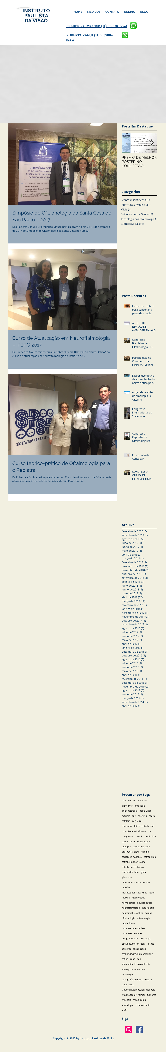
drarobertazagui (130, 851)
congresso (127, 836)
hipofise (126, 887)
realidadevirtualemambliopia (137, 953)
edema (145, 851)
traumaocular (129, 994)
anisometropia (129, 810)
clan (150, 831)
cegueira (137, 820)
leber (152, 892)
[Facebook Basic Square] (139, 1029)
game (144, 872)
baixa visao (145, 810)
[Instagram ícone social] (128, 1029)
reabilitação (139, 948)
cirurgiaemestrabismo (134, 831)
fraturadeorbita (130, 872)
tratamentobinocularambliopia (138, 989)
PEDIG (131, 800)
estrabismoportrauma (134, 861)
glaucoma (127, 877)
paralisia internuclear (133, 928)
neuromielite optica (132, 912)
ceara (152, 815)
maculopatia (138, 897)
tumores (151, 994)
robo (132, 958)
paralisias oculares (132, 933)
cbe (134, 815)
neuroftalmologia (131, 907)
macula (126, 897)
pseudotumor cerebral (134, 943)
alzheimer (127, 805)
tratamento (128, 984)
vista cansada (143, 1005)
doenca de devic (141, 846)
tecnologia (127, 974)
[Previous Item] (126, 142)
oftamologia (143, 918)
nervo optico (128, 902)
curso (125, 841)
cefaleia (126, 820)
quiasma (126, 948)
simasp (126, 969)
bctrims (126, 815)
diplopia (126, 846)
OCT (124, 800)
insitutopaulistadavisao (134, 892)
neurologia (148, 907)
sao (139, 958)
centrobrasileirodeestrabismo (138, 826)
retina (125, 958)
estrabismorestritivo (133, 867)
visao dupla (139, 999)
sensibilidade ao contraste (136, 964)
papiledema (128, 923)
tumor (141, 994)
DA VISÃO (36, 20)
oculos (148, 912)
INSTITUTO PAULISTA (36, 13)
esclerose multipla (132, 856)
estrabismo (150, 856)
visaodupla (128, 1005)
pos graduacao (130, 938)
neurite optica (144, 902)
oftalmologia (128, 918)
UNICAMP (142, 800)
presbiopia (145, 938)
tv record (126, 999)
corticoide (150, 836)
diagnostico (143, 841)
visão (124, 1010)
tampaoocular (139, 969)
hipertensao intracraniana (136, 882)
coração (139, 836)
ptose (151, 943)
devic (132, 841)
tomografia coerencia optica (137, 979)
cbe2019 (142, 815)
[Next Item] (152, 142)
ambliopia (140, 805)
